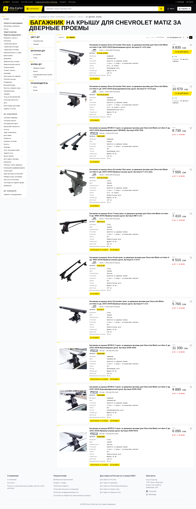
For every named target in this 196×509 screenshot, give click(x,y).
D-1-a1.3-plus (102, 53)
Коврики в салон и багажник (10, 39)
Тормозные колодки (11, 47)
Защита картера (10, 32)
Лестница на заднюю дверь (14, 182)
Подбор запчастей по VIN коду (46, 2)
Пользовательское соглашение (66, 489)
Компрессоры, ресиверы (13, 177)
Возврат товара (60, 483)
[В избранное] (191, 45)
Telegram (62, 2)
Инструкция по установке (100, 250)
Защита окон (8, 153)
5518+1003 (100, 436)
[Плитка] (187, 37)
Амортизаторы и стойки (12, 52)
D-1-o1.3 (100, 309)
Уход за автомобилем (12, 97)
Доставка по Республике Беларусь (114, 486)
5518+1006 (100, 395)
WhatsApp (72, 2)
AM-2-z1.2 (100, 221)
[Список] (190, 37)
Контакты (189, 2)
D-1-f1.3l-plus (102, 94)
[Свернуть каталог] (24, 19)
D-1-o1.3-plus (102, 177)
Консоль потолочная (11, 179)
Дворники (7, 58)
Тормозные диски (10, 44)
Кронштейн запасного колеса (12, 128)
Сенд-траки (8, 171)
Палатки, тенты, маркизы (13, 165)
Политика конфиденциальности (66, 492)
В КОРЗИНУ (183, 52)
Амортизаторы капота (12, 64)
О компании (180, 2)
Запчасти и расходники (13, 23)
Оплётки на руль (10, 79)
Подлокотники (9, 67)
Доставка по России (108, 480)
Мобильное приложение (63, 480)
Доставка (15, 2)
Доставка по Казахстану (109, 489)
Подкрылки (8, 82)
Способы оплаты (27, 2)
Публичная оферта (61, 486)
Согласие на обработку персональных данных (72, 495)
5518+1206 (100, 353)
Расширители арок (11, 123)
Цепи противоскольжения (13, 174)
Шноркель (7, 162)
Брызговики (8, 55)
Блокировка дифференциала (14, 168)
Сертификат (95, 78)
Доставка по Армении (108, 483)
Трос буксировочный (11, 150)
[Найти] (161, 8)
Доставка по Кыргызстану (110, 492)
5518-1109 (100, 136)
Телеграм (152, 491)
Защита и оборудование (13, 194)
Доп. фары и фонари (11, 159)
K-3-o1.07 (100, 265)
